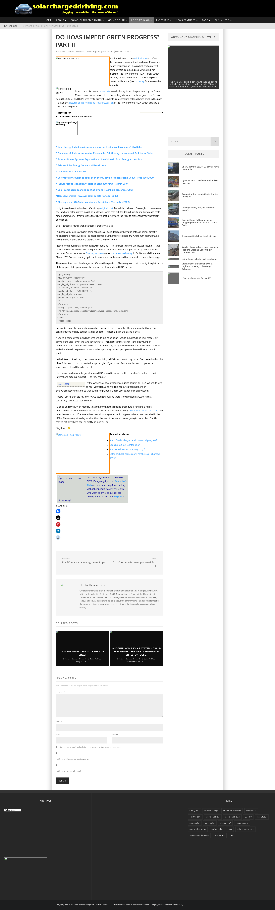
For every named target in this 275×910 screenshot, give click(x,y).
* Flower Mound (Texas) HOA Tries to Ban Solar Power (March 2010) (92, 183)
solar (230, 829)
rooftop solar (217, 829)
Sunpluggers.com (95, 253)
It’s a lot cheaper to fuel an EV (196, 278)
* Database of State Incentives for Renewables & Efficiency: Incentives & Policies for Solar (104, 153)
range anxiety (242, 823)
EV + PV (248, 817)
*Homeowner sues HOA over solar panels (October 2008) (87, 195)
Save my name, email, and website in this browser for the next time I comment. (90, 747)
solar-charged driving (86, 20)
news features (186, 20)
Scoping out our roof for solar (125, 444)
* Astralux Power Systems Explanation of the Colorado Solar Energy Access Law (99, 159)
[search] (215, 141)
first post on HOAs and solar (143, 410)
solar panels (219, 835)
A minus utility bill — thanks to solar (199, 236)
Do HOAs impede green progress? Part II (135, 562)
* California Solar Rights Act (71, 171)
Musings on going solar (100, 51)
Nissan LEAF (225, 823)
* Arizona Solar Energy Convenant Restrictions (81, 165)
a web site (105, 91)
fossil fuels (262, 817)
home (48, 20)
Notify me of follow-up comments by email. (72, 759)
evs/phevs (162, 20)
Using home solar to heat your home (199, 259)
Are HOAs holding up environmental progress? (133, 440)
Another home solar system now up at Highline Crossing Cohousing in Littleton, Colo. (200, 250)
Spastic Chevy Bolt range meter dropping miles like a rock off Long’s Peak (199, 222)
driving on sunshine (232, 811)
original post (140, 58)
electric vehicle (213, 817)
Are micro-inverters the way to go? (127, 449)
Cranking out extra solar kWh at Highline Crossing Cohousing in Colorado (197, 266)
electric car (251, 811)
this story (139, 81)
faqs (205, 20)
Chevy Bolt (194, 811)
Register (118, 496)
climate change (211, 811)
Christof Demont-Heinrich (70, 51)
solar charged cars (245, 829)
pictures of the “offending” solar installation (91, 102)
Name (59, 722)
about (60, 20)
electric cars (195, 817)
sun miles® (222, 20)
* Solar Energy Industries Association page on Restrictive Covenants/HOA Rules (99, 147)
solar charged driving (199, 835)
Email (58, 734)
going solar (116, 20)
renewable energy (197, 829)
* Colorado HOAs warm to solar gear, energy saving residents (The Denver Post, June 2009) (105, 177)
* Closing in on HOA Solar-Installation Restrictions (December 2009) (93, 202)
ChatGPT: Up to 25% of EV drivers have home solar (50, 26)
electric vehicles (232, 817)
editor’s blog (140, 20)
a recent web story (122, 253)
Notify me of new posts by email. (68, 771)
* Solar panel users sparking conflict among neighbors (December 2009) (95, 189)
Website (115, 734)
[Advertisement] (189, 114)
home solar (210, 823)
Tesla (232, 835)
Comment (60, 692)
